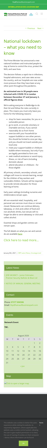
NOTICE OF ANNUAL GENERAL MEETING (23, 283)
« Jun (22, 366)
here (20, 234)
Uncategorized (36, 253)
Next (39, 28)
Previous (31, 28)
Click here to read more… (21, 240)
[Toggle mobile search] (37, 13)
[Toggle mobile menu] (42, 13)
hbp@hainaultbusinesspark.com (23, 2)
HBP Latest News (24, 253)
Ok (23, 443)
